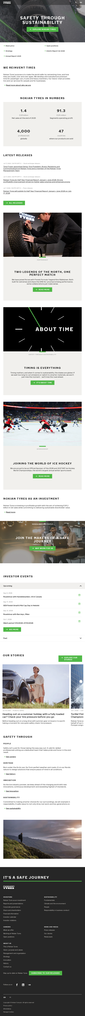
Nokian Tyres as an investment (14, 900)
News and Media (51, 927)
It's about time (44, 383)
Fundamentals (49, 900)
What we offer (8, 930)
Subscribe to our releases (45, 973)
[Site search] (75, 2)
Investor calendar (9, 917)
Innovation (7, 960)
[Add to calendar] (79, 595)
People (46, 907)
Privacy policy (7, 1005)
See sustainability (13, 808)
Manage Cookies (8, 1012)
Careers (7, 927)
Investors (7, 897)
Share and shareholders (12, 910)
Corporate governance (11, 907)
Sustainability (50, 897)
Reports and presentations (13, 903)
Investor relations (9, 920)
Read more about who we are (18, 85)
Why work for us (44, 548)
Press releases (49, 930)
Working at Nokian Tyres (12, 933)
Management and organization (14, 953)
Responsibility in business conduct (56, 910)
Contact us (7, 967)
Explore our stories (70, 659)
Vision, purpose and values (13, 950)
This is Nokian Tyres (10, 946)
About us (7, 943)
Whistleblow (7, 1009)
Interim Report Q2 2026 (55, 51)
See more (14, 629)
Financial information (11, 914)
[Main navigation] (80, 2)
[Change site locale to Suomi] (10, 997)
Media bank (48, 937)
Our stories (48, 933)
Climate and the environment (55, 903)
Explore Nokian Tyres (44, 29)
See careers (11, 757)
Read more (44, 289)
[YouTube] (29, 985)
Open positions (52, 46)
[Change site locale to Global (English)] (4, 997)
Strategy (9, 51)
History (5, 963)
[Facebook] (17, 985)
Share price (10, 46)
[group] (36, 695)
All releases (15, 203)
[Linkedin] (23, 985)
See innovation (12, 791)
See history (10, 774)
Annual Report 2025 (13, 56)
